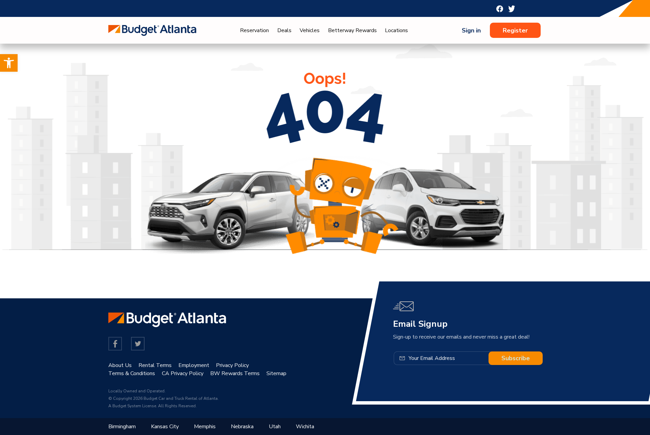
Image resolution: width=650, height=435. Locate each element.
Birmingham (122, 426)
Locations (396, 30)
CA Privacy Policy (182, 373)
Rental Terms (155, 365)
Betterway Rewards (352, 30)
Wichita (305, 426)
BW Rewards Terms (235, 373)
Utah (275, 426)
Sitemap (276, 373)
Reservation (254, 30)
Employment (193, 365)
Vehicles (310, 30)
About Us (120, 365)
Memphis (205, 426)
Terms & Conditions (131, 373)
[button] (9, 63)
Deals (284, 30)
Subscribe (515, 358)
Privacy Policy (232, 365)
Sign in (471, 30)
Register (515, 30)
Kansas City (165, 426)
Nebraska (242, 426)
